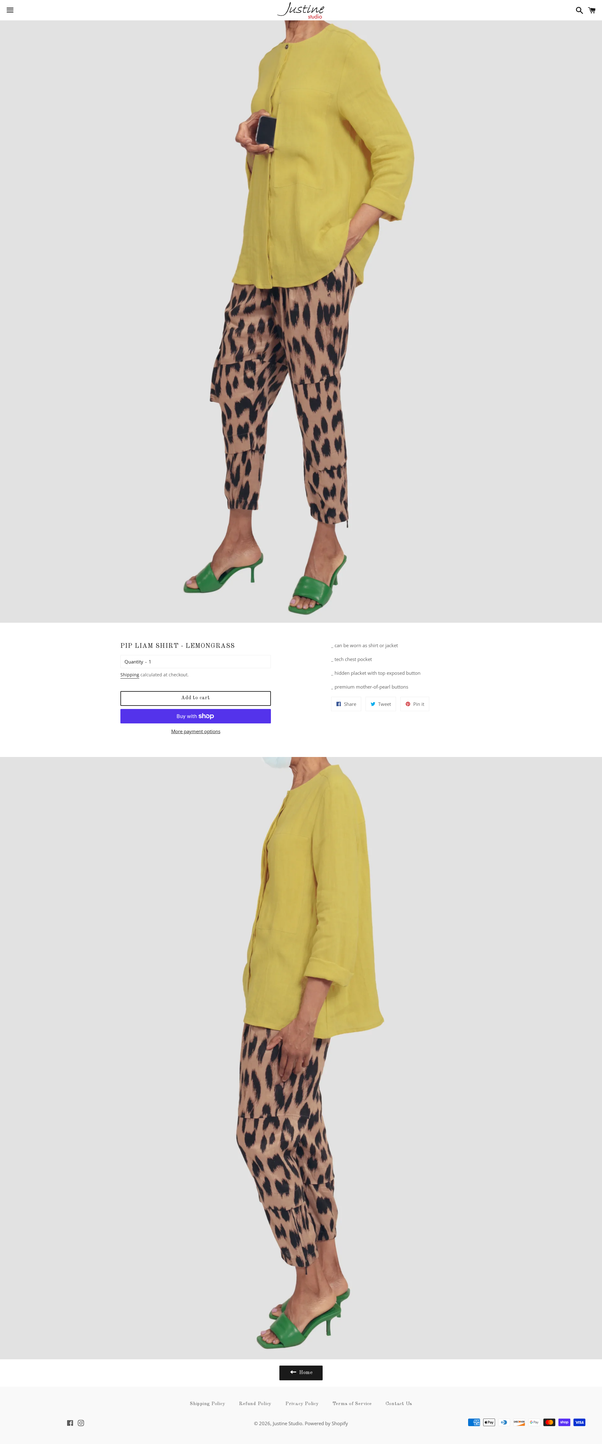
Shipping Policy (207, 1404)
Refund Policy (255, 1404)
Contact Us (399, 1404)
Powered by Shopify (326, 1423)
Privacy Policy (302, 1404)
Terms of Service (352, 1404)
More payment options (195, 731)
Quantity (133, 661)
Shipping (129, 675)
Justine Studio (287, 1423)
